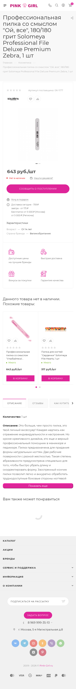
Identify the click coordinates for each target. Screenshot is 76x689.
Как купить (62, 403)
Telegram (24, 643)
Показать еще (38, 485)
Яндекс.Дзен (33, 652)
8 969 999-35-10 (39, 622)
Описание (14, 403)
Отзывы (37, 403)
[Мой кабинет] (63, 5)
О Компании (12, 585)
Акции (8, 549)
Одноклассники (42, 643)
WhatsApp (60, 643)
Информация (13, 576)
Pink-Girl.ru (46, 665)
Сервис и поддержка (19, 567)
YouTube (33, 643)
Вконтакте (15, 643)
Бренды (9, 558)
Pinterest (42, 652)
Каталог (9, 540)
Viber (51, 643)
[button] (36, 387)
